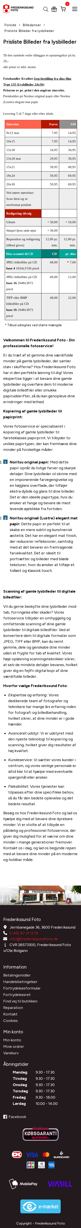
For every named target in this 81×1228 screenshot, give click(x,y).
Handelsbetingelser (20, 981)
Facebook (17, 1116)
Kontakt (10, 1014)
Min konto (12, 1040)
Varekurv (11, 1053)
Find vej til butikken (20, 1001)
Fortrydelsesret (17, 994)
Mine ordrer (13, 1046)
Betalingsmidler (17, 975)
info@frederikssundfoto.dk (34, 939)
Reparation (13, 1007)
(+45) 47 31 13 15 (24, 933)
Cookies (10, 1020)
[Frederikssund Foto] (20, 9)
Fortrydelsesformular (22, 988)
